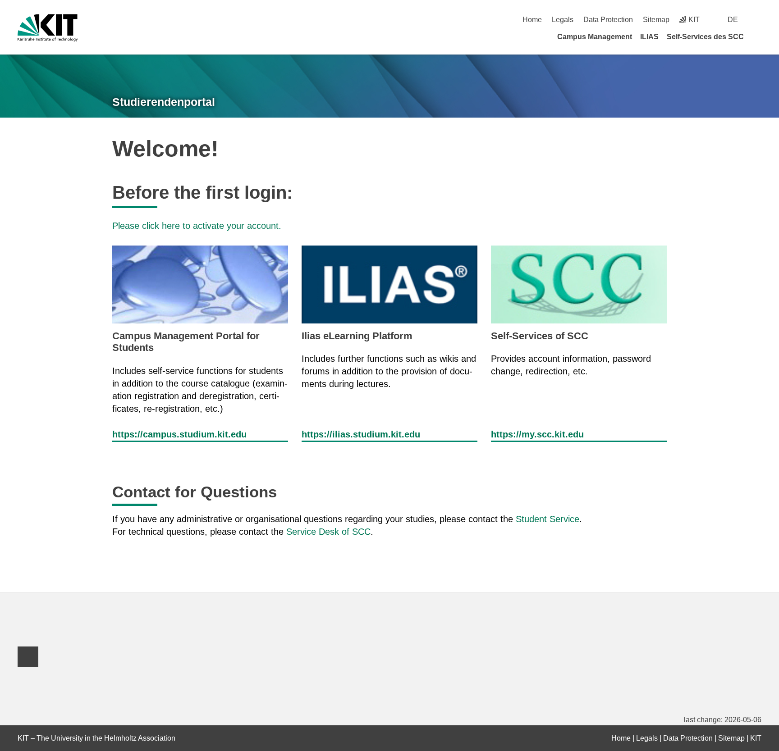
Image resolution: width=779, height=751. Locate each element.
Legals (562, 19)
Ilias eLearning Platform (357, 335)
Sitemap (656, 19)
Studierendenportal (163, 102)
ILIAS (649, 37)
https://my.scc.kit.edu (537, 434)
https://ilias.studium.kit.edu (361, 434)
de (733, 19)
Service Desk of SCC (328, 532)
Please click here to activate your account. (196, 226)
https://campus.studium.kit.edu (179, 434)
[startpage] (758, 36)
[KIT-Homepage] (48, 27)
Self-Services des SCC (705, 37)
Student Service (547, 519)
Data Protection (608, 19)
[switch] (758, 19)
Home (532, 19)
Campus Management (594, 37)
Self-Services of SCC (539, 335)
